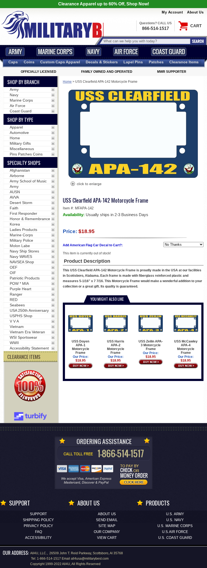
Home (67, 82)
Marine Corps (55, 51)
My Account (172, 12)
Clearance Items (184, 62)
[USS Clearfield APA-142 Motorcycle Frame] (86, 184)
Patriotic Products (25, 278)
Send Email (107, 520)
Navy (93, 51)
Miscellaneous (22, 149)
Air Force (126, 51)
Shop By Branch (23, 81)
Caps (13, 62)
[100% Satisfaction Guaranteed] (31, 386)
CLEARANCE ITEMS (23, 356)
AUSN (15, 192)
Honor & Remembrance (30, 219)
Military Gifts (20, 143)
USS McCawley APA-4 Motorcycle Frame (186, 347)
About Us (195, 12)
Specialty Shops (23, 162)
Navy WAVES (21, 256)
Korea (15, 224)
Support (38, 514)
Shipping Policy (38, 520)
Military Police (21, 240)
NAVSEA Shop (22, 262)
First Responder (23, 213)
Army (15, 51)
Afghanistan (20, 170)
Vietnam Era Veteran (27, 332)
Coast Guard (168, 51)
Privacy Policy (38, 526)
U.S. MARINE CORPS (175, 526)
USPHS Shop (21, 316)
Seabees (17, 305)
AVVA (14, 197)
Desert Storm (21, 202)
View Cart (107, 538)
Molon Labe (20, 246)
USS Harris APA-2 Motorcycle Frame (115, 347)
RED (14, 299)
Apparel (16, 127)
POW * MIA (19, 283)
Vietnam (17, 326)
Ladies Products (23, 229)
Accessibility (38, 538)
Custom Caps (60, 62)
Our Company (107, 532)
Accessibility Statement (29, 348)
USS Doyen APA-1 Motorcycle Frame (80, 347)
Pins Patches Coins (26, 154)
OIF (13, 273)
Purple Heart (20, 289)
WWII (14, 343)
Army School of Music (28, 181)
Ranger (16, 294)
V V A (14, 321)
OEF (14, 267)
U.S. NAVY (175, 520)
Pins (133, 62)
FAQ (38, 532)
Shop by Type (20, 119)
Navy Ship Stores (24, 251)
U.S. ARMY (175, 514)
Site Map (106, 526)
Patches (156, 62)
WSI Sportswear (23, 337)
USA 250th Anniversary (29, 310)
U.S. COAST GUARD (175, 538)
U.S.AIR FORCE (175, 532)
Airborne (17, 176)
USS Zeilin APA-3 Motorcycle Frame (151, 345)
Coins (29, 62)
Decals (102, 62)
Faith (14, 208)
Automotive (19, 132)
